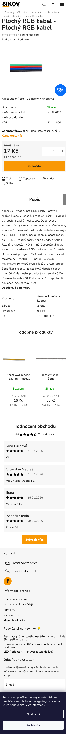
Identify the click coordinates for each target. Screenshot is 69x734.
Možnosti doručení (13, 117)
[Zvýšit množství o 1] (62, 151)
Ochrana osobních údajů (19, 604)
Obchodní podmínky (16, 599)
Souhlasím (33, 725)
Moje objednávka (14, 620)
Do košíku (34, 166)
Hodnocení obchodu (34, 426)
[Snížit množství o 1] (45, 151)
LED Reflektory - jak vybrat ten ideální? (28, 651)
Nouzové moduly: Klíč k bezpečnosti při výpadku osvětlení (34, 646)
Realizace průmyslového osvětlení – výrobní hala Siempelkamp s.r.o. (34, 638)
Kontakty (9, 610)
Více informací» (35, 705)
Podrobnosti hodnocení (16, 40)
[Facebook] (8, 581)
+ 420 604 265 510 (25, 571)
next (65, 361)
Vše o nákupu (12, 615)
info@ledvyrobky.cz (24, 563)
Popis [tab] (34, 199)
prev (4, 361)
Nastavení (33, 714)
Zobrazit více (34, 540)
